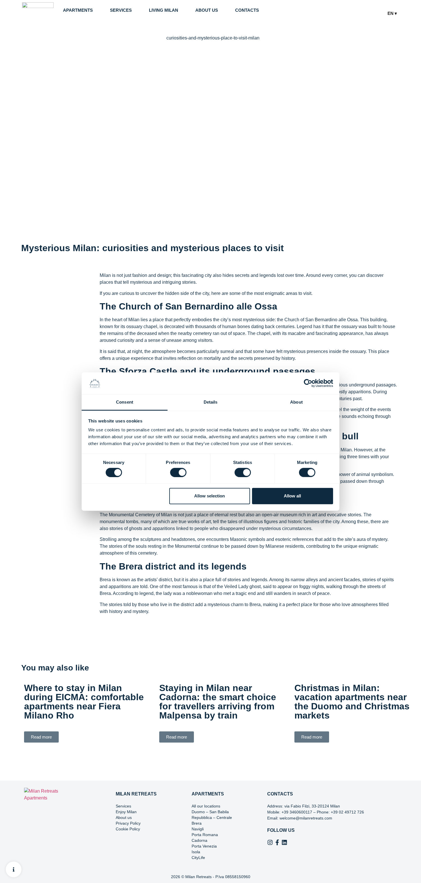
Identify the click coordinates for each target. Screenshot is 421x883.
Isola (196, 852)
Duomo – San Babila (210, 811)
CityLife (198, 857)
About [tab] (296, 402)
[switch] (178, 472)
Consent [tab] (124, 402)
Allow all (292, 495)
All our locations (206, 806)
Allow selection (209, 495)
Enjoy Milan (126, 811)
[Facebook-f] (277, 842)
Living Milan (163, 10)
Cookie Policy (128, 829)
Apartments (78, 10)
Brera (197, 823)
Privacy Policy (128, 823)
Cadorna (199, 840)
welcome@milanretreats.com (306, 818)
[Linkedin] (284, 842)
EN (391, 13)
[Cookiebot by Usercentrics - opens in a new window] (308, 383)
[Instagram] (270, 842)
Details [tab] (211, 402)
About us (206, 10)
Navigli (198, 829)
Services (121, 10)
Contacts (247, 10)
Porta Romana (205, 834)
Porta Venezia (204, 846)
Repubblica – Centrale (212, 817)
